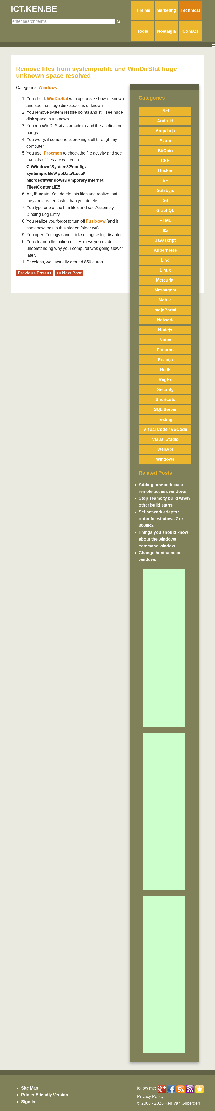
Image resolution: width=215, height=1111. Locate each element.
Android (165, 121)
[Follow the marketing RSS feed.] (180, 1089)
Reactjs (165, 360)
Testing (165, 419)
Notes (165, 340)
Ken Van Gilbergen (182, 1103)
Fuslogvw (95, 221)
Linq (165, 260)
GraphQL (165, 210)
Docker (165, 170)
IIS (165, 230)
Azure (165, 141)
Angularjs (165, 131)
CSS (165, 160)
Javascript (165, 240)
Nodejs (165, 330)
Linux (165, 270)
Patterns (165, 350)
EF (165, 180)
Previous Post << (35, 273)
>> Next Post (69, 273)
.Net (165, 111)
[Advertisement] (164, 648)
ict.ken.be (34, 9)
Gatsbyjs (165, 190)
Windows (165, 459)
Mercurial (165, 280)
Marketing (166, 10)
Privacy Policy (150, 1096)
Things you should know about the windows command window (163, 539)
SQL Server (165, 409)
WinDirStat (57, 98)
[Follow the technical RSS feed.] (190, 1089)
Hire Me (142, 10)
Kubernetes (165, 250)
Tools (142, 31)
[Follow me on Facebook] (171, 1089)
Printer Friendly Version (44, 1095)
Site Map (29, 1088)
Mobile (165, 300)
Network (165, 320)
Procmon (53, 153)
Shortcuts (165, 399)
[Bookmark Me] (199, 1089)
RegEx (165, 379)
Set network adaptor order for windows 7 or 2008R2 (161, 519)
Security (165, 389)
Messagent (165, 290)
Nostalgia (166, 31)
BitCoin (165, 150)
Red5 (165, 369)
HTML (165, 220)
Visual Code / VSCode (165, 429)
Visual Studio (165, 439)
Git (165, 200)
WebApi (165, 449)
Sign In (28, 1101)
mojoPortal (165, 310)
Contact (190, 31)
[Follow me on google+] (162, 1089)
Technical (190, 10)
